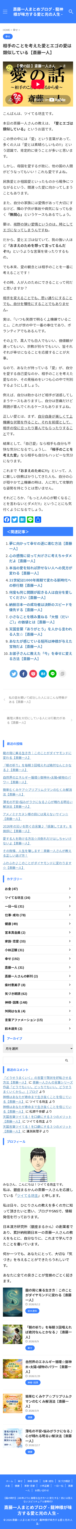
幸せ (20, 1481)
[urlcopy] (62, 674)
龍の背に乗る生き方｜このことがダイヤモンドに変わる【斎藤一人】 (37, 755)
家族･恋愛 (29, 1485)
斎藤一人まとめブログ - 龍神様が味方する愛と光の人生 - (38, 12)
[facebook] (23, 674)
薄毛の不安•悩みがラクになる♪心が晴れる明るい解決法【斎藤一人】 (38, 804)
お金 (7, 1485)
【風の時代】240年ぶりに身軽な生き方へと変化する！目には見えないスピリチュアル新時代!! (38, 1499)
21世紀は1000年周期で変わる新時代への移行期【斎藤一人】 (40, 582)
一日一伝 (58, 1485)
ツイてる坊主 (27, 1195)
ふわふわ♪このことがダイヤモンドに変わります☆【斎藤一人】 (37, 865)
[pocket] (33, 674)
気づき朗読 (64, 1481)
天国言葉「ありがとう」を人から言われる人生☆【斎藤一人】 (40, 631)
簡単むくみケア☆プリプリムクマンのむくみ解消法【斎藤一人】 (37, 792)
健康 (17, 1485)
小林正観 (44, 1485)
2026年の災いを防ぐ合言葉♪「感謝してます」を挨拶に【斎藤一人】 (37, 828)
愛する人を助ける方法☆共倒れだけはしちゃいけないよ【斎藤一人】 (37, 840)
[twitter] (14, 674)
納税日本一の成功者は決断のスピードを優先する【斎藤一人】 (40, 607)
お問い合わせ (42, 1490)
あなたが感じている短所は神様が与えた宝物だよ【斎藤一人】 (40, 644)
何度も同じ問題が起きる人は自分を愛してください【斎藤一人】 (40, 595)
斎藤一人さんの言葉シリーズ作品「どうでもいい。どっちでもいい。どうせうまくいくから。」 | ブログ (38, 1087)
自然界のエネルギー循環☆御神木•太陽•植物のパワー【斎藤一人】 (37, 779)
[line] (53, 674)
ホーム (9, 1481)
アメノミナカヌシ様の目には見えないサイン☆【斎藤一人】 (35, 816)
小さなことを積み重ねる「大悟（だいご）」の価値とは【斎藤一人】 (39, 619)
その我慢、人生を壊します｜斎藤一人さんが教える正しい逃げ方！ (37, 853)
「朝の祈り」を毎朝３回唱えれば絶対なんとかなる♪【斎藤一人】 (37, 767)
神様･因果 (32, 1481)
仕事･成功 (48, 1481)
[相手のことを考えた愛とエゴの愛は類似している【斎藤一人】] (43, 674)
